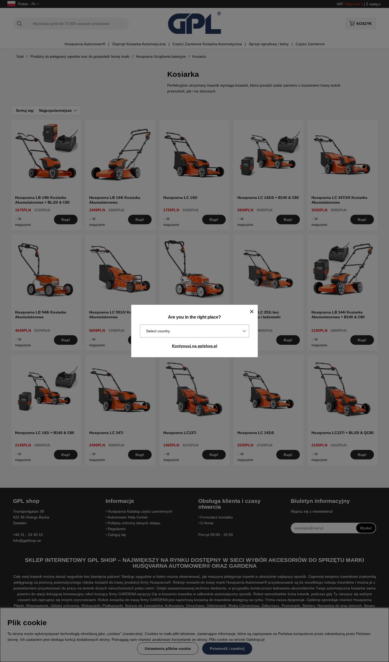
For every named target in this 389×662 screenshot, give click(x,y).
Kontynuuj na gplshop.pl (194, 346)
